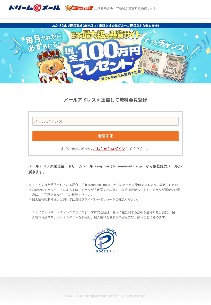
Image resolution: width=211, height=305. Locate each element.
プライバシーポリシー (96, 199)
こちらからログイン (109, 149)
